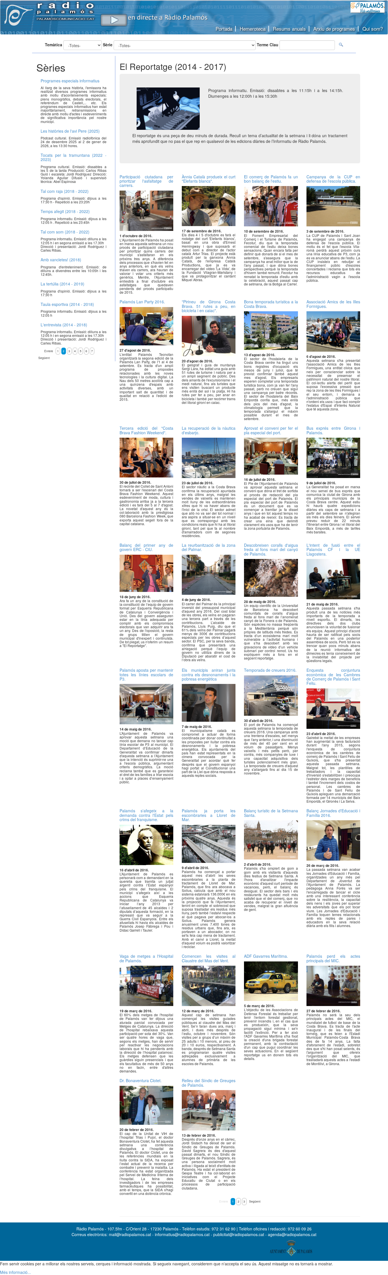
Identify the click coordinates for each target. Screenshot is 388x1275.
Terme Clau (267, 44)
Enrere (223, 1201)
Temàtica (53, 44)
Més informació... (15, 1272)
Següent (254, 1201)
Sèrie (107, 44)
